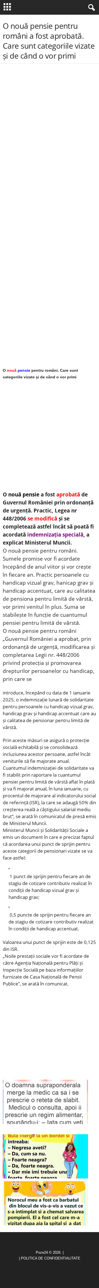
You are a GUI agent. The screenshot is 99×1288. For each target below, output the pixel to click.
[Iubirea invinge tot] (45, 1203)
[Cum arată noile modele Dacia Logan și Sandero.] (45, 1156)
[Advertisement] (49, 111)
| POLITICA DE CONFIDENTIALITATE (49, 1258)
